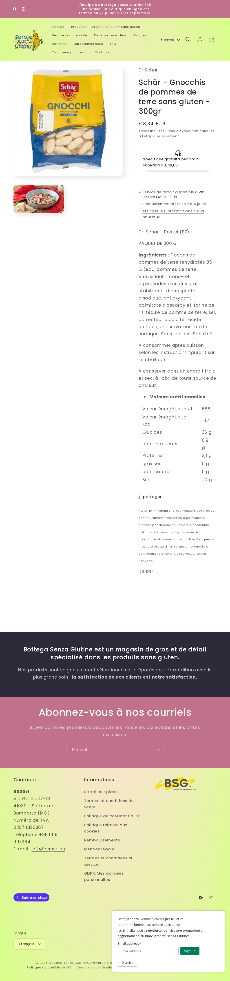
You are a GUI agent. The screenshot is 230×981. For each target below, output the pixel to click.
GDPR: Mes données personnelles (104, 876)
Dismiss (127, 962)
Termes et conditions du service (109, 861)
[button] (79, 27)
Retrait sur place (101, 791)
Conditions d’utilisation (95, 967)
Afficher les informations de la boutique (173, 214)
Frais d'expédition (183, 131)
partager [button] (152, 496)
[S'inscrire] (157, 750)
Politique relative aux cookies (105, 828)
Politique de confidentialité (112, 816)
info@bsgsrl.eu (48, 849)
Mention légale (99, 849)
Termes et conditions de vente (109, 804)
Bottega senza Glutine (67, 963)
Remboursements (102, 840)
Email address (130, 943)
